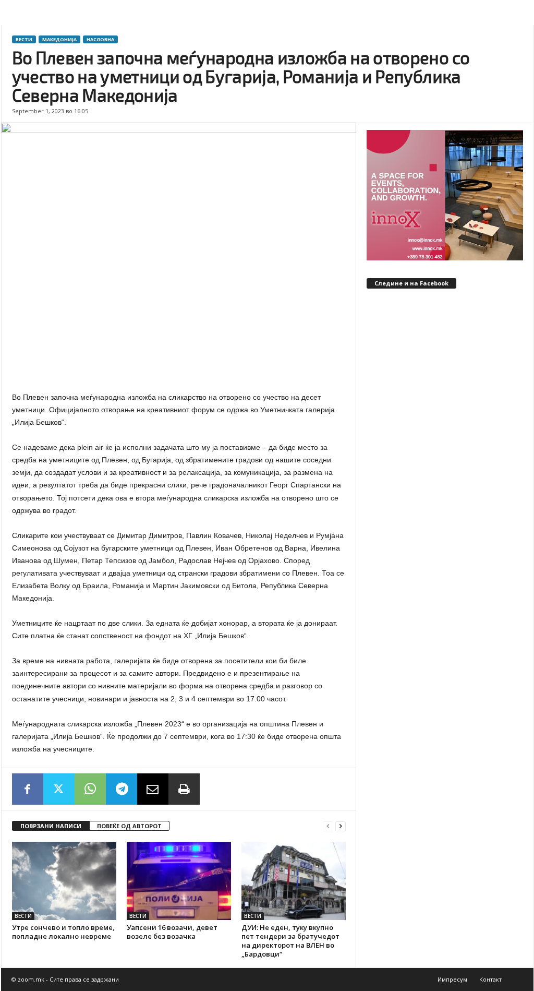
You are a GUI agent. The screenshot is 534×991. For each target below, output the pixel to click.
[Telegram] (121, 789)
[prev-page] (328, 826)
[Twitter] (59, 789)
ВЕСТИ (24, 39)
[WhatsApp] (90, 789)
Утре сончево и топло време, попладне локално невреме (63, 932)
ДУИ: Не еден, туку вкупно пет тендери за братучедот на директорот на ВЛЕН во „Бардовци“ (290, 941)
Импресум (452, 979)
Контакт (490, 979)
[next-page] (340, 826)
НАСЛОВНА (100, 39)
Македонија (59, 39)
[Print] (184, 789)
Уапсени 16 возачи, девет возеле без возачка (172, 932)
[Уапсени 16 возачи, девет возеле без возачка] (179, 881)
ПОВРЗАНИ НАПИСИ (50, 826)
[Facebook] (27, 789)
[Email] (152, 789)
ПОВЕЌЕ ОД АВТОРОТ (129, 826)
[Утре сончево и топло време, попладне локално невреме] (64, 881)
